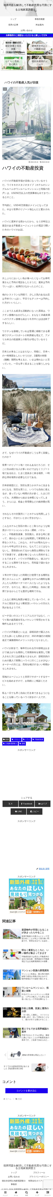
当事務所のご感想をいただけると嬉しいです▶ (26, 35)
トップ (14, 1172)
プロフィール (39, 1172)
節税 (23, 744)
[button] (34, 811)
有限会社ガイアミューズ (39, 1181)
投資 (7, 739)
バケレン (17, 739)
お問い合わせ (14, 1177)
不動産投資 (39, 739)
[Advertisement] (26, 772)
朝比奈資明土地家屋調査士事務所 (14, 1182)
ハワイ (27, 739)
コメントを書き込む (26, 1090)
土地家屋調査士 (11, 744)
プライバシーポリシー (39, 1177)
